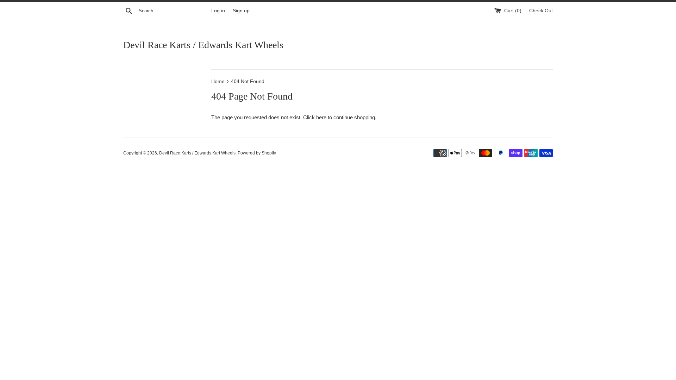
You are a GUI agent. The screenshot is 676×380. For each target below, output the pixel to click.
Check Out (541, 10)
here (321, 117)
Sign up (241, 10)
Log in (218, 10)
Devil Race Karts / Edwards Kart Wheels (203, 44)
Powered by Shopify (257, 153)
